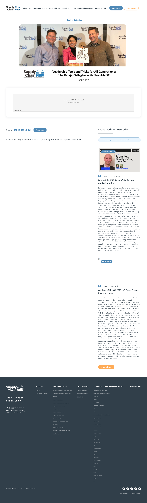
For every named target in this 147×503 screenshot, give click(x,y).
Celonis (95, 430)
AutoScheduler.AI (98, 427)
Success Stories (82, 393)
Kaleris (95, 451)
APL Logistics (97, 424)
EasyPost (96, 396)
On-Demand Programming (61, 393)
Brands (55, 396)
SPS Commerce (98, 475)
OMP (95, 454)
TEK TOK (55, 424)
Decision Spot (97, 433)
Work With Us (82, 390)
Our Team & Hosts (41, 393)
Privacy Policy (136, 493)
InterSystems (97, 448)
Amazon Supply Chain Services (102, 415)
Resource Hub (135, 386)
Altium (95, 412)
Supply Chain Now (58, 400)
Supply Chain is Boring (59, 412)
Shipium (96, 469)
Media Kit (80, 397)
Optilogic (96, 457)
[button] (26, 8)
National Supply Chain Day (61, 430)
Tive (95, 478)
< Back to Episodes (73, 20)
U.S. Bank (96, 402)
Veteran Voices (57, 418)
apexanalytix (97, 421)
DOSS (95, 436)
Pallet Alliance (97, 460)
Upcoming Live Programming (62, 390)
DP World (96, 439)
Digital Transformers (58, 415)
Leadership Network (100, 390)
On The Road (57, 434)
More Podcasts (106, 367)
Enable (95, 399)
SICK (95, 472)
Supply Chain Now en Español (61, 403)
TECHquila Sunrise (58, 427)
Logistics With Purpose (59, 406)
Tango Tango (56, 409)
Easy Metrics (97, 442)
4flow (95, 409)
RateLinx (96, 463)
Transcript (40, 130)
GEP (95, 445)
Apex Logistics (97, 418)
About (38, 390)
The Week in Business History (61, 421)
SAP (95, 466)
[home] (13, 8)
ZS (94, 481)
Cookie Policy (123, 493)
